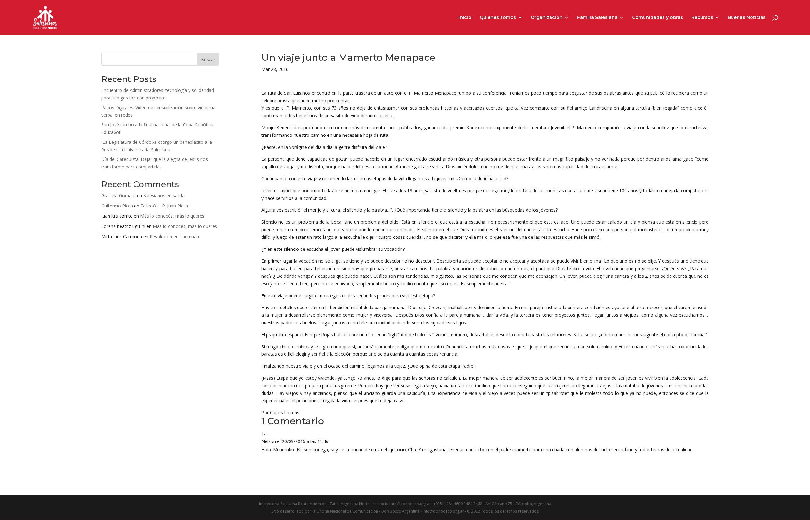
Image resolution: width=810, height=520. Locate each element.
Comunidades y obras (657, 17)
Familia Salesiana (597, 17)
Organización (547, 17)
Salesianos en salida (163, 196)
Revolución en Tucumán (174, 236)
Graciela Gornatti (118, 196)
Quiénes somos (498, 17)
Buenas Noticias (747, 17)
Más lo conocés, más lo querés (172, 216)
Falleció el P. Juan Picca (164, 206)
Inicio (464, 17)
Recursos (702, 17)
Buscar (208, 59)
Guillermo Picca (117, 206)
